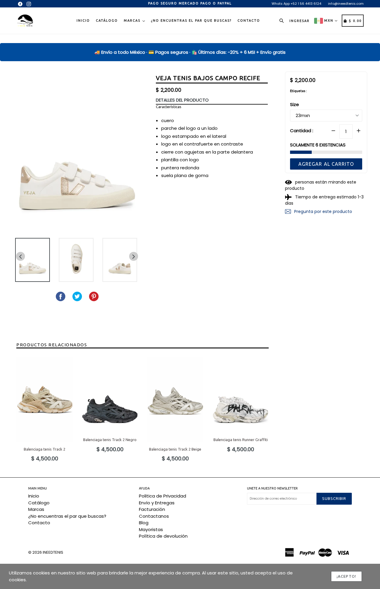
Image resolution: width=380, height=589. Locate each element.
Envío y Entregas (157, 503)
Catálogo (107, 20)
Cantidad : (301, 130)
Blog (143, 522)
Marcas (133, 20)
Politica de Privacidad (162, 496)
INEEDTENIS (53, 552)
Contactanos (154, 516)
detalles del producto (182, 100)
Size (294, 104)
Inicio (83, 20)
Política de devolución (163, 536)
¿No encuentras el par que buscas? (191, 20)
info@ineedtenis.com (346, 3)
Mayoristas (151, 529)
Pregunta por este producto (322, 211)
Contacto (249, 20)
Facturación (152, 509)
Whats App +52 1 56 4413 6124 (296, 3)
